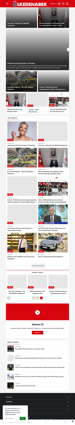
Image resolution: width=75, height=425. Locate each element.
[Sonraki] (68, 49)
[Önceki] (7, 104)
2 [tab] (37, 298)
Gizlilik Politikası (9, 418)
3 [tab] (41, 298)
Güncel (9, 105)
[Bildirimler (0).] (64, 422)
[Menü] (7, 3)
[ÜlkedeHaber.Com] (29, 4)
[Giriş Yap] (63, 3)
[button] (59, 3)
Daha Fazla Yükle (38, 266)
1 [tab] (33, 298)
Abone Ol (37, 332)
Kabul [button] (22, 418)
